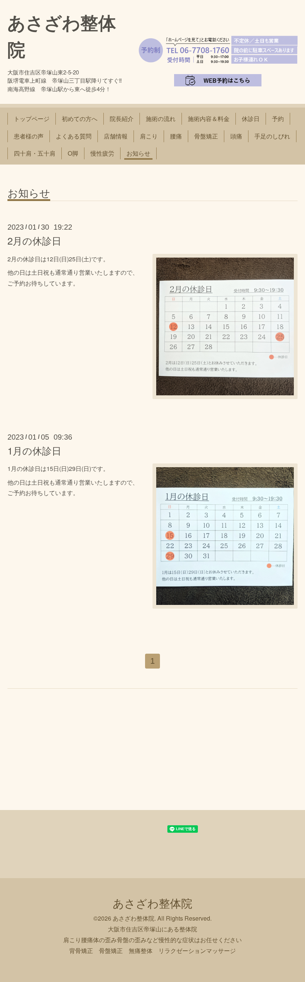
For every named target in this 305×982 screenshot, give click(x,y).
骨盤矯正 (206, 136)
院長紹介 (122, 118)
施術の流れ (161, 118)
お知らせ (138, 153)
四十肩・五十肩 (34, 153)
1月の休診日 (34, 450)
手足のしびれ (272, 136)
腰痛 (176, 136)
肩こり (149, 136)
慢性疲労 (102, 153)
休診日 (251, 118)
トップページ (31, 118)
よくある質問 (74, 136)
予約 (278, 118)
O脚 (73, 153)
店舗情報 (116, 136)
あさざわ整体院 (152, 903)
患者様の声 (29, 136)
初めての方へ (79, 118)
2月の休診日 (34, 240)
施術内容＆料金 (208, 118)
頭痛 (236, 136)
